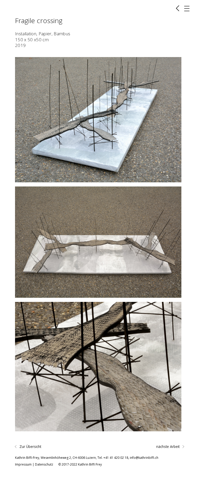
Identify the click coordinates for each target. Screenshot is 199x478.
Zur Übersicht (29, 446)
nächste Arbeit (168, 446)
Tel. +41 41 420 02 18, (113, 457)
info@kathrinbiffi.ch (144, 457)
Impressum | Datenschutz (34, 464)
